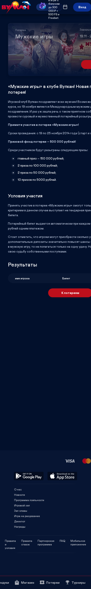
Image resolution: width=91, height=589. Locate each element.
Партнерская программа (46, 540)
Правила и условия (10, 540)
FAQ (62, 540)
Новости (19, 494)
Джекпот (19, 521)
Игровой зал (22, 505)
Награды (19, 526)
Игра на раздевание (27, 516)
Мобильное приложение (78, 540)
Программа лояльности (29, 500)
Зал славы (20, 510)
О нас (18, 489)
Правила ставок (26, 540)
